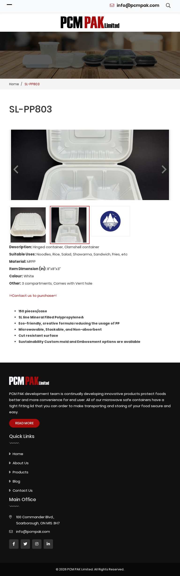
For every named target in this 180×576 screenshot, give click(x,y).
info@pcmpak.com (137, 5)
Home (18, 453)
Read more (24, 423)
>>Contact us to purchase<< (33, 295)
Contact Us (23, 490)
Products (20, 472)
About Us (21, 462)
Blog (16, 481)
